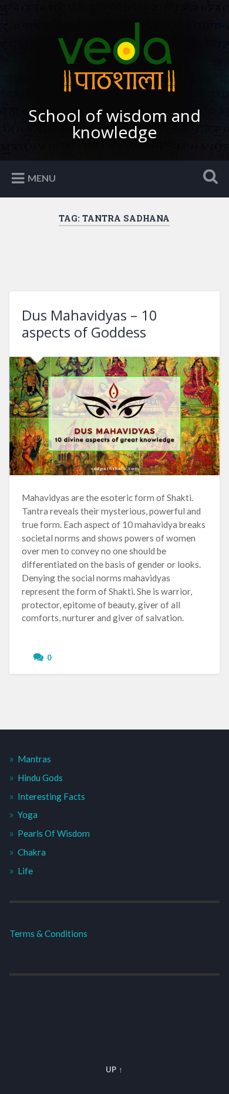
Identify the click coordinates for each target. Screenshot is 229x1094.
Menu (42, 177)
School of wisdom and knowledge (114, 123)
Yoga (28, 814)
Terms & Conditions (48, 933)
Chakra (32, 852)
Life (25, 870)
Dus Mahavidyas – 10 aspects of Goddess (89, 323)
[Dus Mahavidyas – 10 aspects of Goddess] (114, 416)
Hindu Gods (40, 777)
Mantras (34, 759)
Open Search (208, 178)
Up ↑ (114, 1069)
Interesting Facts (51, 796)
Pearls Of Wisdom (54, 833)
